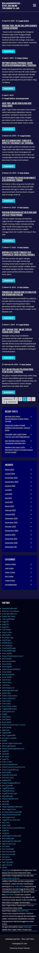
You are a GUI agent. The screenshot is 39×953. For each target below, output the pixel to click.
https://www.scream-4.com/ (13, 725)
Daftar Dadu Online (9, 696)
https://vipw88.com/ (10, 799)
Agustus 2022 (10, 535)
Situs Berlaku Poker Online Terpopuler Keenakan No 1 (15, 442)
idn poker (5, 756)
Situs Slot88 (6, 772)
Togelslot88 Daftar (9, 709)
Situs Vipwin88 (7, 862)
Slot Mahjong (7, 645)
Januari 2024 (10, 474)
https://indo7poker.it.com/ (12, 656)
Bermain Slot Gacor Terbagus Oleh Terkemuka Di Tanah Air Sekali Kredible (18, 253)
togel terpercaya (9, 844)
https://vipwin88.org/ (10, 770)
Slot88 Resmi (7, 643)
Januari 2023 (10, 514)
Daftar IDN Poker (8, 616)
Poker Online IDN (8, 698)
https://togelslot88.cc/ (11, 783)
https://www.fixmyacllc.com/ (13, 767)
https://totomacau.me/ (11, 815)
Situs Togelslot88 (8, 735)
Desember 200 (11, 547)
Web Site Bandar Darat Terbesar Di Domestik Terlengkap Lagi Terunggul (18, 141)
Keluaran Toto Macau (10, 611)
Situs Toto (6, 822)
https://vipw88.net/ (10, 764)
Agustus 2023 (10, 486)
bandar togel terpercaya (12, 743)
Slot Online (24, 173)
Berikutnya (12, 402)
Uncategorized (22, 98)
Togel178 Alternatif (9, 793)
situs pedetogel (8, 838)
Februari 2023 (10, 510)
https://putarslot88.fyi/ (11, 669)
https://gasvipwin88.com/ (12, 807)
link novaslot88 (8, 849)
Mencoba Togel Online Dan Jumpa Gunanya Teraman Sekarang (19, 26)
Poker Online (22, 58)
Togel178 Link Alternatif (11, 820)
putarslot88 (6, 727)
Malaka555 (6, 780)
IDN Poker (10, 894)
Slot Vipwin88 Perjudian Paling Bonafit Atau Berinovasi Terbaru (19, 178)
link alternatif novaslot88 (12, 812)
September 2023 (11, 482)
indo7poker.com (8, 711)
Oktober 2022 (10, 526)
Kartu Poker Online (9, 706)
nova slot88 (6, 722)
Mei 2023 (8, 498)
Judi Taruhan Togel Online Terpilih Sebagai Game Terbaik (17, 330)
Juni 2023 (8, 494)
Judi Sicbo (6, 685)
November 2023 (11, 478)
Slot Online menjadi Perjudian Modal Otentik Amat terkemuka (18, 370)
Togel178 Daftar (8, 788)
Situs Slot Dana (8, 778)
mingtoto (5, 833)
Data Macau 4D (8, 688)
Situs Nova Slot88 (8, 661)
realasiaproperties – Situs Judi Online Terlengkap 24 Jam (11, 5)
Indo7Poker (6, 629)
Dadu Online (7, 682)
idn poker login (8, 637)
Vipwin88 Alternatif (9, 608)
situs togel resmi (8, 817)
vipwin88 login (7, 796)
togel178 (5, 622)
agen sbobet (7, 865)
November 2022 (11, 522)
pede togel (6, 693)
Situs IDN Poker (23, 911)
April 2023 (9, 502)
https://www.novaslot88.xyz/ (13, 828)
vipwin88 (5, 754)
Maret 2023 (9, 506)
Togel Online (23, 21)
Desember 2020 (11, 543)
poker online (7, 632)
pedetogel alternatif (10, 690)
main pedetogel (8, 619)
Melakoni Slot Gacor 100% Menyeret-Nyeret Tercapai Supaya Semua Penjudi (19, 449)
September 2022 (11, 530)
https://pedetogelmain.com (13, 748)
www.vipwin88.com (9, 614)
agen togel (6, 825)
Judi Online (9, 568)
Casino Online (10, 564)
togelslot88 (6, 733)
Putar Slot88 (7, 653)
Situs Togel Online (9, 809)
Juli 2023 (8, 490)
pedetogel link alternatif (11, 836)
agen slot (5, 730)
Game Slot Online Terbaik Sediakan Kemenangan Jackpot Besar (17, 427)
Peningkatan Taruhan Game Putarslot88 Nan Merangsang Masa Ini (19, 293)
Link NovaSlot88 (8, 674)
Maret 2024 (9, 469)
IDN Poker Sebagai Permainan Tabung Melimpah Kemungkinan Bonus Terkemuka (19, 63)
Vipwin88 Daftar (8, 791)
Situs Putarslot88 (8, 852)
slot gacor (6, 857)
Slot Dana (6, 846)
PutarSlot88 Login (9, 648)
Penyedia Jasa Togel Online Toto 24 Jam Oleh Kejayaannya (17, 435)
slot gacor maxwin (9, 738)
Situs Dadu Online (17, 886)
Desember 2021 (11, 539)
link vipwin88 (7, 859)
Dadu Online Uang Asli (10, 878)
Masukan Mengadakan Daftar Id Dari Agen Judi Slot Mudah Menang (19, 213)
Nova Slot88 (6, 659)
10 (4, 402)
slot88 (4, 714)
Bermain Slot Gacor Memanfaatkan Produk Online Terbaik (16, 419)
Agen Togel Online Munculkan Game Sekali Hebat (17, 104)
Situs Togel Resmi (9, 746)
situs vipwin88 (7, 785)
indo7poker (6, 635)
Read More (8, 51)
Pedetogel (6, 870)
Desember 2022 (11, 518)
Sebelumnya (8, 399)
